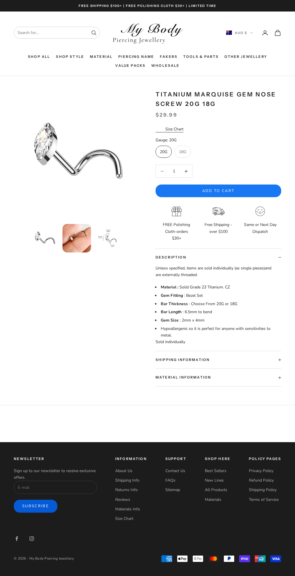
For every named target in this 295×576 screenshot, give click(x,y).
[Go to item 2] (77, 238)
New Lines (214, 480)
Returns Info (126, 490)
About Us (124, 471)
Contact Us (175, 471)
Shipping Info (127, 480)
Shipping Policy (263, 490)
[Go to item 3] (109, 238)
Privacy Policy (261, 471)
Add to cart (218, 190)
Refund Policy (261, 480)
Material (101, 56)
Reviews (122, 499)
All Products (216, 490)
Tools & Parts (201, 56)
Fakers (168, 56)
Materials (213, 499)
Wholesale (165, 65)
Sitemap (172, 490)
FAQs (170, 480)
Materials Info (127, 509)
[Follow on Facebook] (17, 538)
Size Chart (174, 129)
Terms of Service (264, 499)
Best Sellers (215, 471)
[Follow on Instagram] (32, 538)
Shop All (39, 56)
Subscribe (35, 506)
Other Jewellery (245, 56)
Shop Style (70, 56)
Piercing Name (136, 56)
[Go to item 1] (45, 238)
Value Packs (130, 65)
